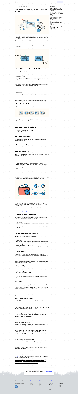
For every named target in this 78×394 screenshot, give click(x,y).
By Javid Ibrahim (16, 13)
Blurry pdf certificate (33, 360)
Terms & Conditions (51, 383)
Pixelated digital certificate (26, 361)
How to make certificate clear (18, 361)
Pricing (37, 2)
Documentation (31, 384)
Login (55, 2)
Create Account (60, 2)
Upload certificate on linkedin (33, 361)
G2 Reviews (40, 384)
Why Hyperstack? (24, 2)
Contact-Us (40, 383)
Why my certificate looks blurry (18, 360)
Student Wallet (31, 383)
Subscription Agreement (52, 385)
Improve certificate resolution (41, 361)
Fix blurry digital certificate (26, 360)
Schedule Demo (41, 2)
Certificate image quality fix (40, 360)
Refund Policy (50, 384)
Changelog (50, 389)
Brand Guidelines (41, 385)
